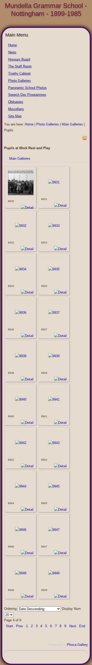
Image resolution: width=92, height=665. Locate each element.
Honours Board (19, 59)
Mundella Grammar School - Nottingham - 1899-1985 (46, 9)
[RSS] (85, 139)
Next (72, 626)
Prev (19, 626)
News (12, 52)
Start (9, 626)
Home (12, 45)
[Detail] (27, 207)
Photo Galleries (19, 81)
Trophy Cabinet (19, 73)
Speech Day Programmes (27, 95)
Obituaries (15, 102)
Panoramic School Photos (27, 88)
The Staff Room (20, 66)
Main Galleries (72, 124)
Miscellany (16, 109)
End (82, 626)
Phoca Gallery (77, 645)
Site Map (14, 116)
